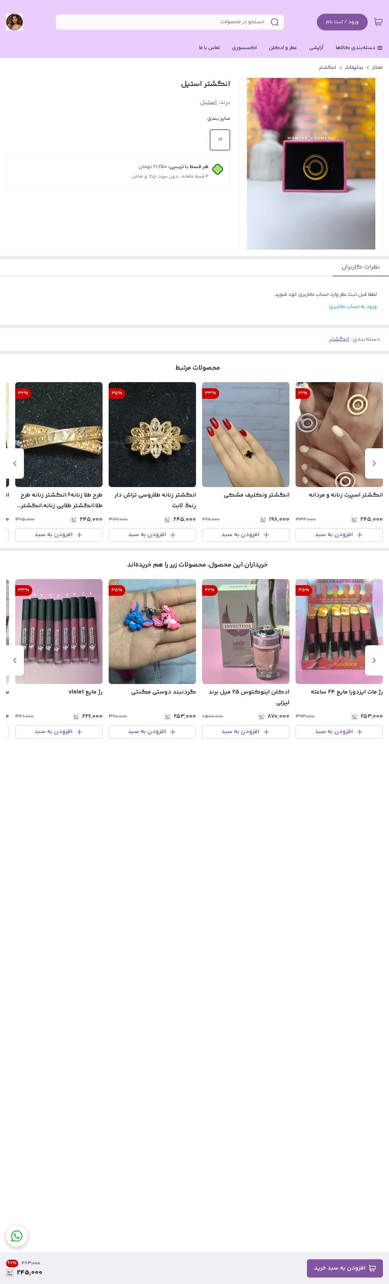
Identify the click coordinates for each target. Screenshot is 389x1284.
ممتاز (377, 67)
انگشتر (327, 67)
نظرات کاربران (361, 267)
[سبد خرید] (378, 22)
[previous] (374, 463)
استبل (208, 102)
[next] (15, 463)
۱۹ (220, 140)
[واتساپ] (16, 1236)
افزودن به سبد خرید (339, 1268)
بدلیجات (354, 67)
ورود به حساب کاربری (353, 307)
